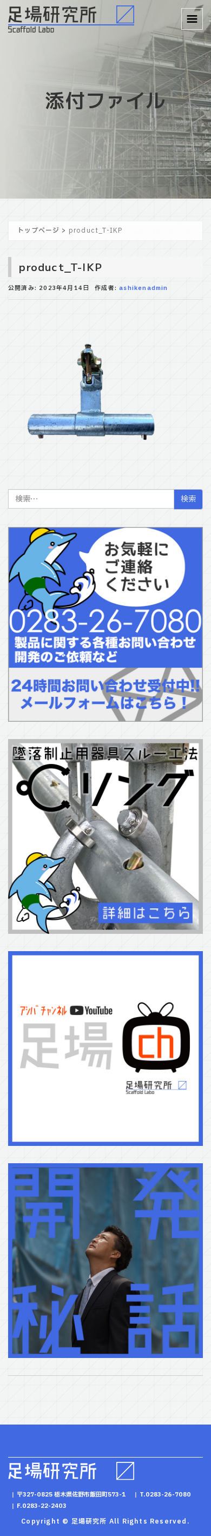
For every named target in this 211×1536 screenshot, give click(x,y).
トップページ (38, 230)
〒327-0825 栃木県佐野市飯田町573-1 (71, 1494)
